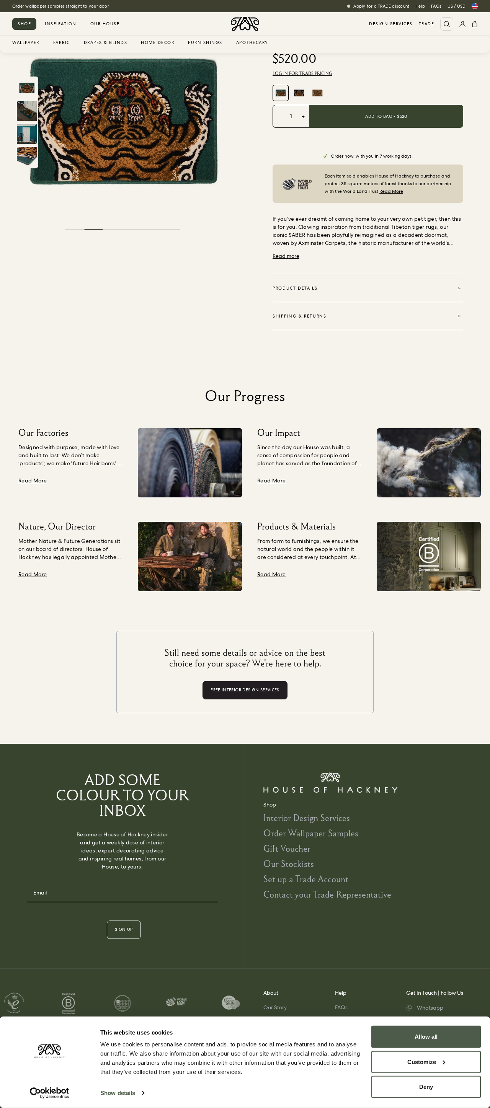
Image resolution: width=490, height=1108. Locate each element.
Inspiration (61, 23)
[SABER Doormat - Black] (298, 92)
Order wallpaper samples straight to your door (60, 6)
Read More (391, 191)
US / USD (457, 6)
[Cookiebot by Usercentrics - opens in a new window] (49, 1093)
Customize (421, 1061)
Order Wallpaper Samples (310, 833)
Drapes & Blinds (105, 43)
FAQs (436, 6)
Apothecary (252, 43)
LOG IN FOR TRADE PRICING (302, 73)
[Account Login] (462, 24)
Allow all (426, 1036)
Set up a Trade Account (305, 879)
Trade (426, 24)
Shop (24, 23)
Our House (105, 23)
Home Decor (157, 43)
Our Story (275, 1007)
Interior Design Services (306, 817)
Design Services (391, 24)
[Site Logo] (245, 24)
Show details (117, 1093)
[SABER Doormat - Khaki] (317, 92)
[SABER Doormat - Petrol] (280, 92)
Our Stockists (288, 863)
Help (420, 6)
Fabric (61, 43)
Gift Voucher (286, 848)
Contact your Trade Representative (327, 894)
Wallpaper (25, 43)
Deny (426, 1087)
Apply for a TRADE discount (381, 6)
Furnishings (205, 43)
